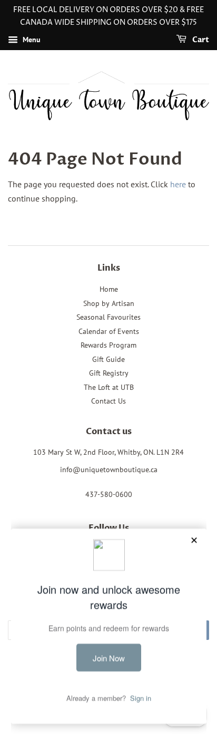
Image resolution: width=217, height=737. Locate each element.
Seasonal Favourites (108, 317)
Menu (31, 39)
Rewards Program (108, 345)
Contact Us (108, 401)
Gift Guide (108, 359)
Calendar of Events (108, 331)
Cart (200, 40)
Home (109, 289)
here (178, 184)
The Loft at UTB (109, 387)
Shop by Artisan (108, 303)
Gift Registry (109, 373)
